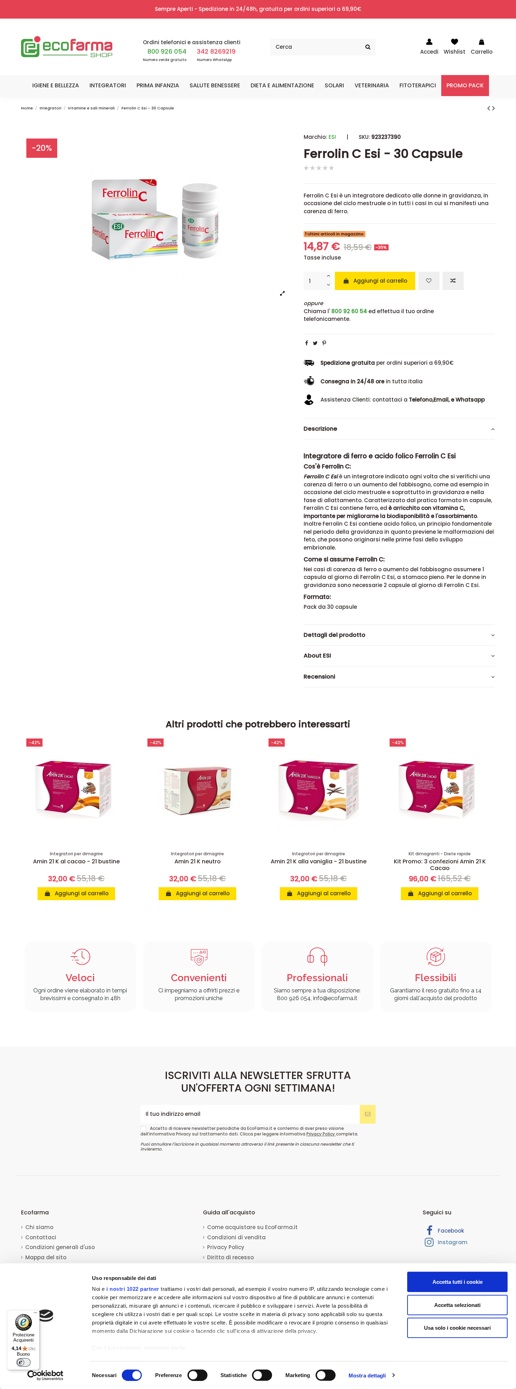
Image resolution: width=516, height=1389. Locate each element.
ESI (332, 137)
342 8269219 (216, 51)
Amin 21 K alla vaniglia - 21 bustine (318, 861)
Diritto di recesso (230, 1257)
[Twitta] (315, 342)
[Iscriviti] (368, 1114)
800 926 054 (166, 51)
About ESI (317, 656)
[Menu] (35, 1314)
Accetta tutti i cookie (457, 1282)
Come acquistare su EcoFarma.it (252, 1227)
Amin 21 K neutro (197, 861)
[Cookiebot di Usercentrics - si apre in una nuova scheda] (45, 1375)
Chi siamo (39, 1227)
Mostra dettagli (367, 1375)
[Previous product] (489, 108)
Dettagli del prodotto (334, 635)
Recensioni (319, 676)
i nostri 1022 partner (132, 1289)
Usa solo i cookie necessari (457, 1328)
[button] (55, 85)
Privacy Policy (321, 1134)
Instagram (452, 1242)
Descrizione (320, 428)
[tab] (399, 428)
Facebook (450, 1230)
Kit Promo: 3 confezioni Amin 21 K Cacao (440, 864)
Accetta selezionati (457, 1305)
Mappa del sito (45, 1257)
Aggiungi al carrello (380, 280)
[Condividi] (306, 342)
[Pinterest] (324, 342)
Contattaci (40, 1237)
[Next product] (493, 108)
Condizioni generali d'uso (60, 1247)
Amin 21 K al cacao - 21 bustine (76, 861)
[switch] (197, 1375)
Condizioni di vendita (236, 1237)
